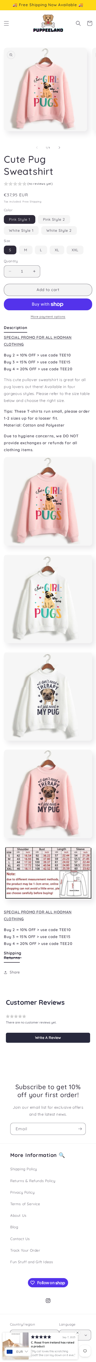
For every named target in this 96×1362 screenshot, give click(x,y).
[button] (6, 23)
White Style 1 (21, 230)
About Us (18, 1215)
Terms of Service (25, 1204)
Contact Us (20, 1239)
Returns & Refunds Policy (32, 1181)
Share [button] (15, 972)
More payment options (48, 316)
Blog (14, 1227)
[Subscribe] (80, 1129)
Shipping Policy (23, 1169)
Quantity (11, 261)
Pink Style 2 (54, 219)
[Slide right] (59, 147)
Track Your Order (25, 1250)
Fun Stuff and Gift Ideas (31, 1262)
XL (57, 250)
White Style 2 (59, 230)
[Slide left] (36, 147)
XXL (75, 250)
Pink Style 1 (19, 219)
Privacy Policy (22, 1192)
